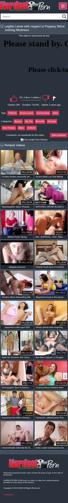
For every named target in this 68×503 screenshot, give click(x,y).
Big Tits (28, 121)
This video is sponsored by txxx (34, 35)
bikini (55, 113)
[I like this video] (13, 98)
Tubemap (8, 495)
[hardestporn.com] (25, 6)
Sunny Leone (26, 113)
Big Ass (18, 121)
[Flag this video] (54, 98)
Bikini (21, 128)
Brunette (40, 121)
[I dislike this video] (45, 98)
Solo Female (9, 128)
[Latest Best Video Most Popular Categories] (63, 6)
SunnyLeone (43, 113)
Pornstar (52, 121)
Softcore (12, 113)
